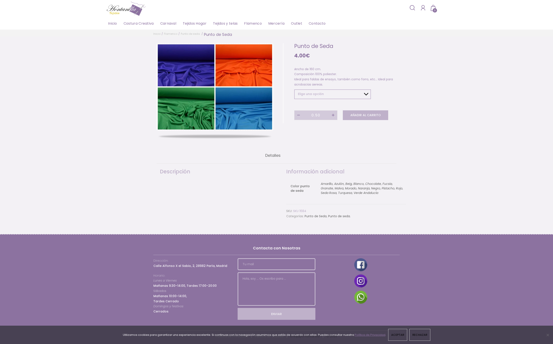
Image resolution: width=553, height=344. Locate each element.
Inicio (112, 23)
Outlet (296, 23)
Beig (348, 184)
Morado (350, 188)
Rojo (399, 188)
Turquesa (345, 193)
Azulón (339, 184)
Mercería (276, 23)
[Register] (423, 8)
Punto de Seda (316, 216)
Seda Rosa (329, 193)
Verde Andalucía (366, 193)
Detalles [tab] (273, 155)
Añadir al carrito (365, 115)
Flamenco (253, 23)
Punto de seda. (190, 34)
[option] (215, 87)
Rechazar (419, 335)
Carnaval (168, 23)
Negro (375, 188)
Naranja (364, 188)
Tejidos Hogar (195, 23)
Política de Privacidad (370, 335)
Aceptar (397, 335)
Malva (339, 188)
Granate (327, 188)
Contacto (317, 23)
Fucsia (387, 184)
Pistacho (388, 188)
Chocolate (373, 184)
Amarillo (327, 184)
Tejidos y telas (225, 23)
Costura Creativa (139, 23)
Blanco (358, 184)
